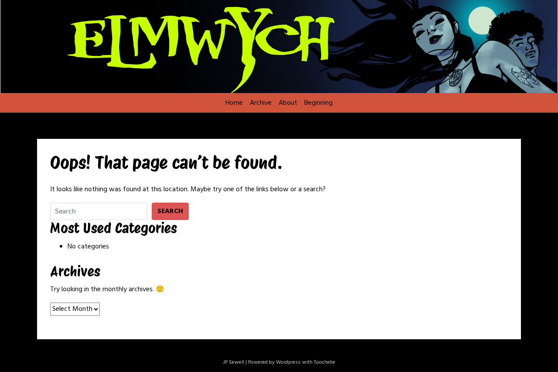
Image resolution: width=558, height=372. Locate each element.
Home (234, 103)
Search (170, 211)
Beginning (318, 103)
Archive (261, 103)
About (288, 103)
